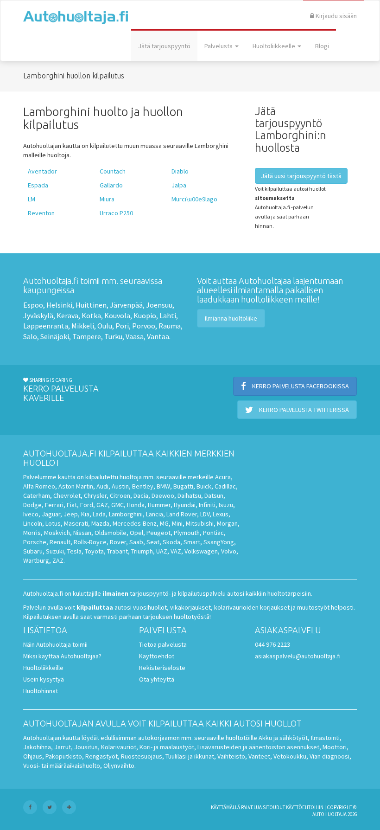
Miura (107, 199)
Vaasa (135, 336)
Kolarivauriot (118, 747)
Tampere (86, 336)
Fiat (72, 505)
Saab (136, 542)
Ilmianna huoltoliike (231, 318)
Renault (60, 542)
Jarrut (62, 747)
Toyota (94, 551)
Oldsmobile (111, 532)
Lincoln (32, 523)
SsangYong (218, 542)
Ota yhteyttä (156, 679)
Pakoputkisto (63, 756)
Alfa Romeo (39, 486)
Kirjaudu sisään (335, 16)
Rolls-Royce (90, 542)
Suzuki (55, 551)
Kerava (67, 315)
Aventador (42, 171)
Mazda (100, 523)
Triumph (142, 551)
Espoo (33, 304)
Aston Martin (75, 486)
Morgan (227, 523)
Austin (120, 486)
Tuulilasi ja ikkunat (189, 756)
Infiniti (207, 505)
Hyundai (185, 505)
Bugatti (183, 486)
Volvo (228, 551)
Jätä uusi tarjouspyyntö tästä (301, 176)
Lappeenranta (45, 325)
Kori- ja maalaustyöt (166, 747)
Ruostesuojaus (141, 756)
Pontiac (213, 532)
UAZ (161, 551)
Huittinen (91, 304)
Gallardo (111, 185)
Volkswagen (201, 551)
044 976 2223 (272, 644)
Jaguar (51, 514)
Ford (86, 505)
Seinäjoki (54, 336)
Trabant (117, 551)
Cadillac (225, 486)
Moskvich (57, 532)
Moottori (335, 747)
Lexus (220, 514)
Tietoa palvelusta (163, 644)
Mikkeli (82, 325)
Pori (122, 325)
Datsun (213, 495)
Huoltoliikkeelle (275, 46)
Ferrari (54, 505)
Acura (223, 477)
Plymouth (187, 532)
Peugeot (158, 532)
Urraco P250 (116, 213)
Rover (118, 542)
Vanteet (259, 756)
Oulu (104, 325)
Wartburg (36, 560)
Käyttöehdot (156, 656)
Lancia (154, 514)
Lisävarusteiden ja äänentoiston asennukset (258, 747)
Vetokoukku (289, 756)
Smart (192, 542)
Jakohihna (37, 747)
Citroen (120, 495)
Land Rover (181, 514)
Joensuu (159, 304)
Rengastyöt (101, 756)
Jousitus (86, 747)
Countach (113, 171)
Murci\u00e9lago (194, 199)
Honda (136, 505)
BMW (163, 486)
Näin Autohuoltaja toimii (55, 644)
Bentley (142, 486)
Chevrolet (67, 495)
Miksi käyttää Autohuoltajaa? (62, 656)
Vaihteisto (231, 756)
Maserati (76, 523)
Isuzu (226, 505)
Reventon (41, 213)
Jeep (70, 514)
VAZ (176, 551)
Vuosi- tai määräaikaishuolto (61, 765)
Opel (136, 532)
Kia (85, 514)
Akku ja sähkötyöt (283, 737)
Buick (203, 486)
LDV (204, 514)
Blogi (322, 46)
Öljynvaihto (118, 765)
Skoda (171, 542)
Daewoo (163, 495)
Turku (113, 336)
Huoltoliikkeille (43, 667)
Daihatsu (189, 495)
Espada (38, 185)
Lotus (53, 523)
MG (164, 523)
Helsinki (59, 304)
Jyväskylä (38, 315)
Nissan (82, 532)
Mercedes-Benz (135, 523)
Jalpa (178, 185)
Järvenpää (126, 304)
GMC (117, 505)
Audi (102, 486)
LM (31, 199)
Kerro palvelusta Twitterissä (303, 409)
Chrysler (95, 495)
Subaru (33, 551)
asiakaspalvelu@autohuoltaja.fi (298, 656)
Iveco (30, 514)
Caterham (36, 495)
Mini (177, 523)
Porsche (34, 542)
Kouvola (117, 315)
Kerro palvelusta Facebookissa (300, 386)
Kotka (91, 315)
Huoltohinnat (40, 691)
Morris (32, 532)
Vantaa (158, 336)
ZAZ (57, 560)
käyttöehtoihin (304, 807)
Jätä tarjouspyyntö (164, 46)
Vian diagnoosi (329, 756)
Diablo (180, 171)
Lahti (167, 315)
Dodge (32, 505)
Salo (30, 336)
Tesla (74, 551)
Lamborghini (126, 514)
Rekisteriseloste (162, 667)
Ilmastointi (325, 737)
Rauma (169, 325)
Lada (99, 514)
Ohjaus (32, 756)
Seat (152, 542)
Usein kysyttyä (43, 679)
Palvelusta (219, 46)
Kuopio (144, 315)
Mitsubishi (200, 523)
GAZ (102, 505)
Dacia (140, 495)
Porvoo (143, 325)
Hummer (159, 505)
